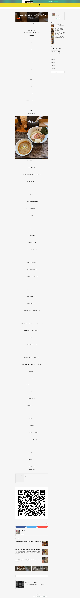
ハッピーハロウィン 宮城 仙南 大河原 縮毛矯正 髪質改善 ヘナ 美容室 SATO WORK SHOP (28, 557)
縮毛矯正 (53, 51)
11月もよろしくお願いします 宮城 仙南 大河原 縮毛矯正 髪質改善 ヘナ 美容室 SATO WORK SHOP (29, 549)
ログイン (56, 1)
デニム (52, 48)
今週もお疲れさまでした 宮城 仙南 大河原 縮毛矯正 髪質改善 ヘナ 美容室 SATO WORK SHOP (29, 541)
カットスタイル (58, 48)
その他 (18, 18)
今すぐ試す (50, 1)
